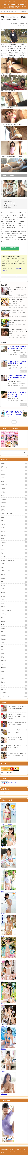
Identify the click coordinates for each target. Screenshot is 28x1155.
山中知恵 (13, 692)
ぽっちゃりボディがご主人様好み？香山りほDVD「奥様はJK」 (17, 347)
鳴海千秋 (13, 614)
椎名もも (13, 567)
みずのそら (13, 675)
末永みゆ (13, 574)
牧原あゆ (13, 657)
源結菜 (13, 678)
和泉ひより (13, 481)
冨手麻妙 (13, 596)
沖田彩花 (13, 499)
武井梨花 (13, 581)
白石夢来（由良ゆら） (13, 571)
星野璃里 (13, 653)
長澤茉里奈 (13, 603)
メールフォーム (5, 792)
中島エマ (13, 606)
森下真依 (13, 685)
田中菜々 (13, 588)
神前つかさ (13, 520)
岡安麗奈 (13, 495)
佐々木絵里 (13, 556)
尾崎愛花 (13, 502)
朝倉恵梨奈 (13, 474)
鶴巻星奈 (13, 592)
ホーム (14, 421)
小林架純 (13, 542)
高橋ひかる (13, 578)
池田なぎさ (13, 477)
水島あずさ (13, 667)
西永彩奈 (13, 624)
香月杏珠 (13, 535)
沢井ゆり (13, 563)
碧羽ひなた (13, 467)
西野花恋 (13, 628)
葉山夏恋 (13, 639)
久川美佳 (13, 646)
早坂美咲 (13, 635)
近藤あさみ (13, 549)
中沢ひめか (13, 599)
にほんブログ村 (12, 782)
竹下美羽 (13, 585)
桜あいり (13, 553)
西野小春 (13, 632)
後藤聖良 (13, 538)
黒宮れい (13, 531)
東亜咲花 (13, 642)
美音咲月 (13, 682)
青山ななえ (13, 470)
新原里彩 (13, 621)
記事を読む (23, 356)
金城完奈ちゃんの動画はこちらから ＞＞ (10, 248)
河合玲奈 (13, 528)
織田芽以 (13, 506)
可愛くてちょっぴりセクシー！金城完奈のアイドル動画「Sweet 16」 (13, 18)
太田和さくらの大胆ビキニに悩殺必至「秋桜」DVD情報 (17, 362)
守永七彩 (13, 689)
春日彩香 (13, 517)
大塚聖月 (13, 492)
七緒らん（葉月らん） (13, 610)
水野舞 (13, 671)
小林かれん (13, 545)
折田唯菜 (13, 510)
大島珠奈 (13, 488)
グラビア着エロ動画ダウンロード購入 (14, 4)
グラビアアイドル (23, 25)
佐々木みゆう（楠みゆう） (13, 560)
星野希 (13, 649)
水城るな (13, 664)
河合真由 (13, 524)
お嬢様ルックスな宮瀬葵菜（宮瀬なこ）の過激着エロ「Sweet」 (17, 377)
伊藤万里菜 (13, 485)
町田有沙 (13, 660)
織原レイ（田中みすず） (13, 513)
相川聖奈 (13, 463)
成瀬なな (13, 617)
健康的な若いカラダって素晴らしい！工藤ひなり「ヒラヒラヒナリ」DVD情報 (17, 394)
